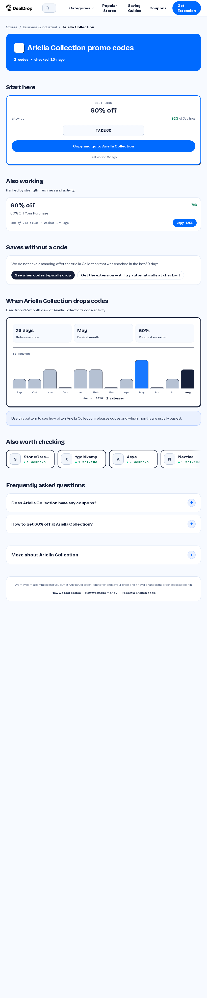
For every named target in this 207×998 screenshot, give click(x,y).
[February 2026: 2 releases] (95, 379)
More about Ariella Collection (102, 555)
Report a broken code (138, 593)
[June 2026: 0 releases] (157, 387)
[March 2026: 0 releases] (111, 387)
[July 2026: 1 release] (172, 383)
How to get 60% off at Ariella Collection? (102, 524)
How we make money (101, 593)
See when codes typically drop (43, 275)
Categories (79, 8)
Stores (11, 27)
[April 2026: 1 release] (126, 383)
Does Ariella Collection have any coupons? (102, 503)
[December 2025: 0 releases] (65, 387)
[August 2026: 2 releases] (187, 379)
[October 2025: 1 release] (34, 383)
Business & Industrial (40, 27)
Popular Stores (109, 8)
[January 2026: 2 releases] (80, 379)
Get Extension (186, 8)
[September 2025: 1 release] (19, 383)
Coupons (157, 8)
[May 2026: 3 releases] (141, 374)
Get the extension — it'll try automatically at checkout (130, 275)
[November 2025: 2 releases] (50, 379)
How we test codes (66, 593)
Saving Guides (134, 8)
